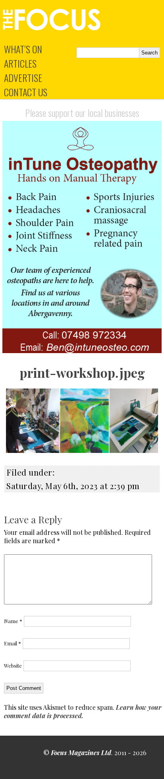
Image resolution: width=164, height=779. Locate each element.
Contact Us (25, 92)
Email (12, 643)
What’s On (23, 49)
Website (13, 665)
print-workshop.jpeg (82, 372)
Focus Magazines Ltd (81, 752)
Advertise (23, 77)
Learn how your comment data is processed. (83, 711)
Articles (20, 63)
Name (13, 621)
